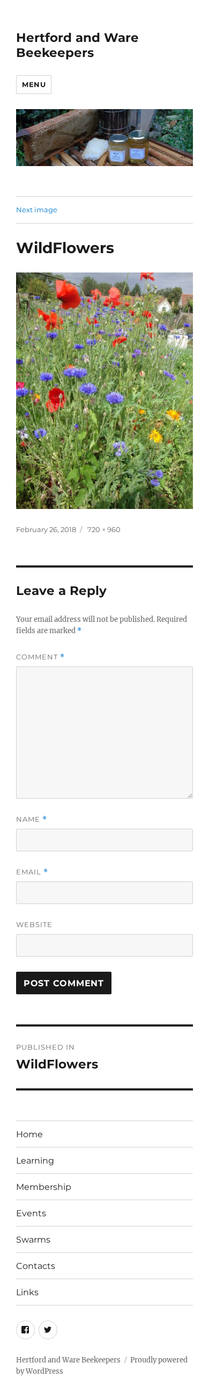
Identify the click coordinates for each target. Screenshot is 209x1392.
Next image (36, 209)
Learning (35, 1161)
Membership (43, 1187)
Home (29, 1134)
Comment (40, 657)
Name (31, 819)
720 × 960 (104, 529)
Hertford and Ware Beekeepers (77, 45)
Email (32, 872)
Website (34, 924)
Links (27, 1292)
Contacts (35, 1266)
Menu (34, 84)
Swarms (33, 1240)
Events (31, 1213)
